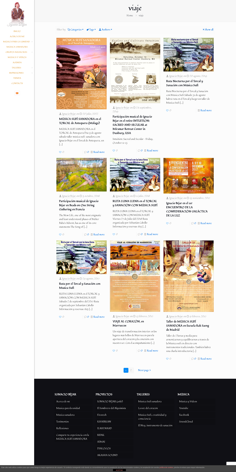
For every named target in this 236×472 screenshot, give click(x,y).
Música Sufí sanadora (149, 401)
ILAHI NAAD (104, 428)
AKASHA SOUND (107, 455)
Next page (143, 370)
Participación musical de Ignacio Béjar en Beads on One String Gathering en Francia (78, 205)
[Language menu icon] (17, 93)
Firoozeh (101, 415)
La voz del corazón (148, 408)
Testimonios (62, 421)
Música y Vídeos (188, 401)
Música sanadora (65, 415)
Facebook (184, 415)
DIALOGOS (104, 448)
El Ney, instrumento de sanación (155, 425)
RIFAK (100, 435)
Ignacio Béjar (69, 114)
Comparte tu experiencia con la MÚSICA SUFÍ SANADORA (72, 437)
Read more (99, 152)
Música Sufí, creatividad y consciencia (152, 416)
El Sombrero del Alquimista (111, 408)
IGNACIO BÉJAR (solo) (110, 401)
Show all (209, 29)
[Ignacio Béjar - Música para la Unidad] (17, 14)
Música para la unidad (68, 408)
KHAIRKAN (104, 421)
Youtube (183, 408)
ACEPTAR (119, 470)
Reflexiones (62, 428)
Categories (76, 29)
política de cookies (166, 467)
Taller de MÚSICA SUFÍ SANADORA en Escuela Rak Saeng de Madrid (187, 326)
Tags (91, 29)
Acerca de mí (63, 401)
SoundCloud (186, 421)
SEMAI (101, 442)
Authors (106, 29)
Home (130, 15)
